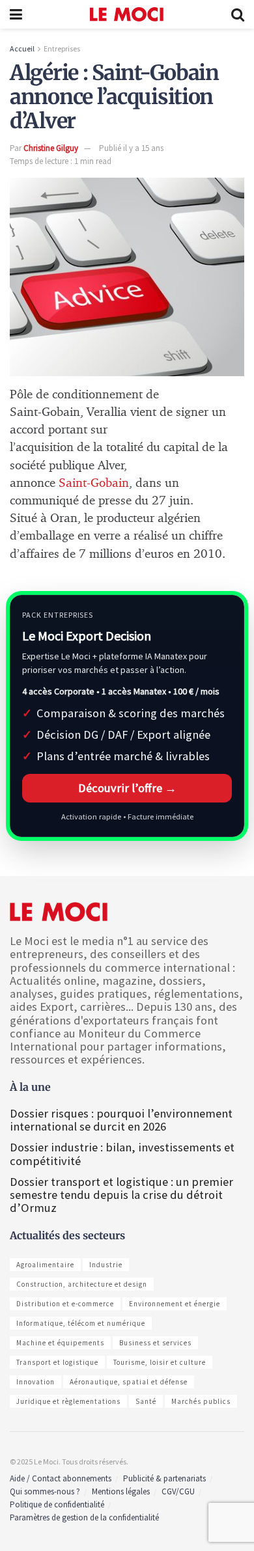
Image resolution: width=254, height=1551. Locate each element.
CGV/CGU (178, 1491)
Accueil (22, 48)
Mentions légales (121, 1491)
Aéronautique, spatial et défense (129, 1381)
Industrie (105, 1264)
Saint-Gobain (94, 483)
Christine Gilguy (50, 148)
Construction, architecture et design (81, 1284)
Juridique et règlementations (68, 1401)
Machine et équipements (60, 1342)
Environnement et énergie (174, 1303)
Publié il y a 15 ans (131, 148)
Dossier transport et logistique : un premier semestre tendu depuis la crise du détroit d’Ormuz (121, 1194)
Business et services (155, 1342)
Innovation (35, 1381)
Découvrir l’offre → (127, 787)
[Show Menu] (16, 14)
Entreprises (62, 48)
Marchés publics (201, 1401)
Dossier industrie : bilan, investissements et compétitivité (122, 1154)
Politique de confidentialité (57, 1504)
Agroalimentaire (45, 1264)
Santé (145, 1401)
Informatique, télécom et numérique (80, 1323)
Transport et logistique (57, 1362)
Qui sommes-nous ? (45, 1491)
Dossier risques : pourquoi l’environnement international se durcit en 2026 (121, 1120)
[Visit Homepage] (126, 14)
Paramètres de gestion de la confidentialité (84, 1517)
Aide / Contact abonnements (60, 1478)
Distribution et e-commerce (65, 1303)
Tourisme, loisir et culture (159, 1362)
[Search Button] (237, 14)
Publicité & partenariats (164, 1478)
